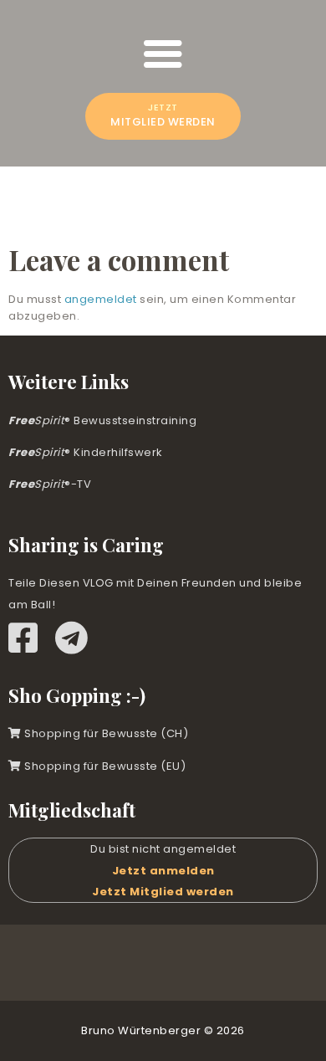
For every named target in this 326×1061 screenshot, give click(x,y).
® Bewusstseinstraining (102, 420)
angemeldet (100, 299)
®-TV (49, 484)
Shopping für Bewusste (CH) (105, 733)
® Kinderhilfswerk (85, 452)
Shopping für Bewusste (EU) (104, 766)
